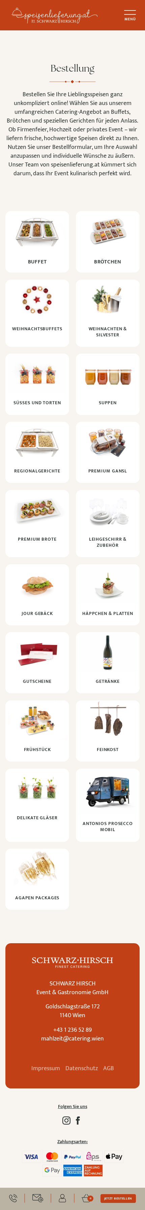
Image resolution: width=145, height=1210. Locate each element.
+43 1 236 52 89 (72, 1030)
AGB (108, 1068)
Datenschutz (81, 1068)
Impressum (45, 1068)
